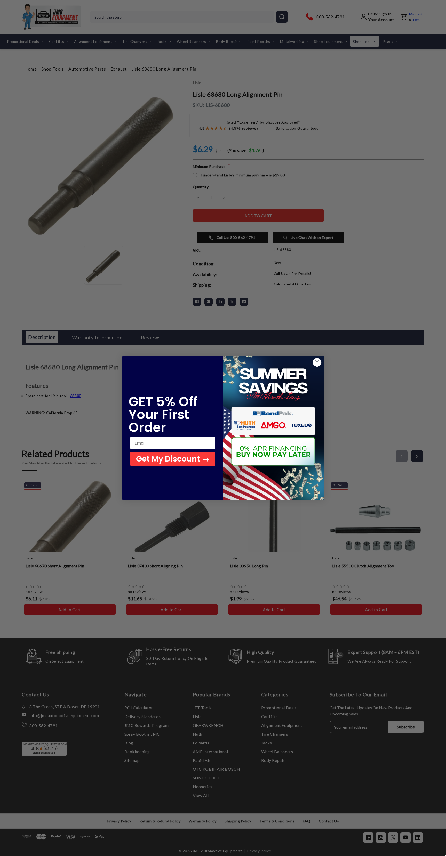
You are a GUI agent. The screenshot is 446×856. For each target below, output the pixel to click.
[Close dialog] (317, 362)
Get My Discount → (173, 458)
